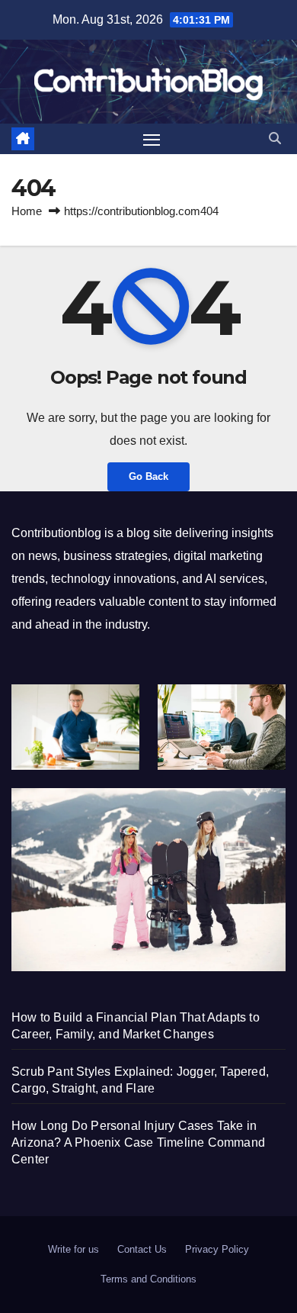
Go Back (148, 476)
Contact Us (142, 1249)
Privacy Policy (217, 1249)
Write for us (73, 1249)
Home (26, 210)
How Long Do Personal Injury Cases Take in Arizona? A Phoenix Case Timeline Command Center (138, 1142)
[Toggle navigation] (151, 139)
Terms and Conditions (148, 1279)
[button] (275, 138)
